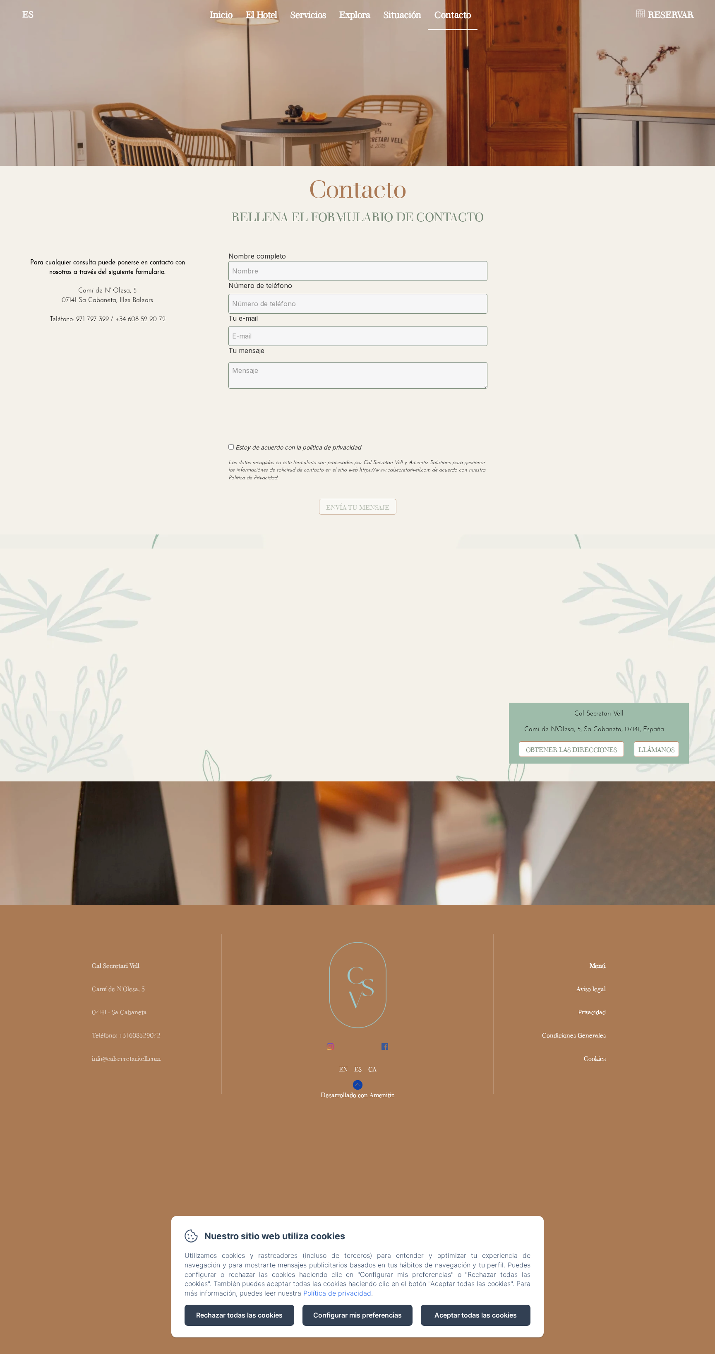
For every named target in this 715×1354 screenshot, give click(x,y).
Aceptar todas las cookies (475, 1315)
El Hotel (261, 13)
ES (358, 1068)
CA (372, 1068)
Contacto (452, 13)
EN (343, 1068)
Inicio (221, 13)
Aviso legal (591, 988)
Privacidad (592, 1011)
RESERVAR (670, 13)
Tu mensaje (246, 350)
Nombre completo (257, 256)
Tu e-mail (243, 318)
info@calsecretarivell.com (126, 1058)
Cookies (595, 1058)
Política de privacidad (337, 1293)
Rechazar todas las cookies (239, 1315)
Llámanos (656, 749)
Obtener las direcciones (571, 749)
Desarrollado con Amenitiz (357, 1094)
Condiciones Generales (574, 1034)
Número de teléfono (260, 285)
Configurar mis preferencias (357, 1315)
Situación (402, 13)
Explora (354, 13)
